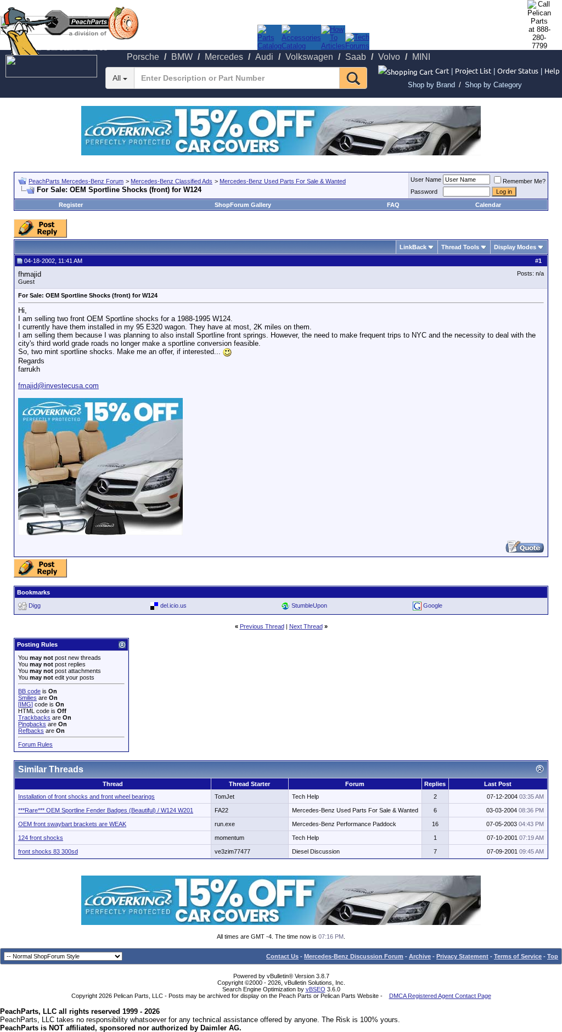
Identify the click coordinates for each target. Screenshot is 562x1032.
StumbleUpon (309, 605)
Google (432, 605)
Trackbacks (34, 717)
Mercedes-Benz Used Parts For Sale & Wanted (283, 181)
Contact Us (282, 956)
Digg (35, 605)
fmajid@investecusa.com (58, 386)
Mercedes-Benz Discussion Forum (353, 956)
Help (552, 70)
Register (71, 204)
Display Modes (515, 247)
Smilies (27, 697)
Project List (473, 70)
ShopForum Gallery (243, 204)
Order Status (517, 70)
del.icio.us (173, 605)
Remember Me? (524, 181)
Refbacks (31, 730)
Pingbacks (32, 724)
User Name (426, 179)
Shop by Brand (431, 85)
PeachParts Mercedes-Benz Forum (76, 181)
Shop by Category (493, 85)
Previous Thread (262, 626)
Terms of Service (518, 956)
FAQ (393, 204)
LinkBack (413, 247)
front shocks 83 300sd (48, 851)
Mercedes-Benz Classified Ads (171, 181)
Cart (442, 70)
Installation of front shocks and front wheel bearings (86, 796)
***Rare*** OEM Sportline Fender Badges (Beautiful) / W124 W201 (105, 810)
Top (552, 956)
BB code (29, 691)
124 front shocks (40, 837)
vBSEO (315, 989)
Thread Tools (460, 247)
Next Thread (306, 626)
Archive (420, 956)
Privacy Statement (462, 956)
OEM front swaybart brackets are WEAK (72, 824)
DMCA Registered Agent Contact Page (440, 995)
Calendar (488, 204)
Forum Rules (35, 744)
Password (424, 191)
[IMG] (25, 704)
